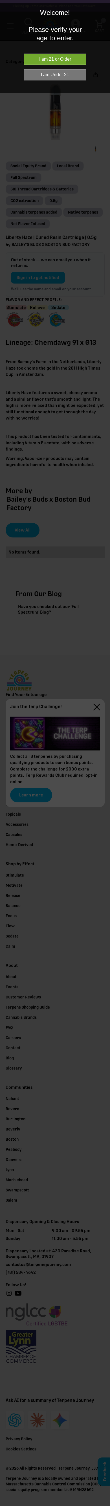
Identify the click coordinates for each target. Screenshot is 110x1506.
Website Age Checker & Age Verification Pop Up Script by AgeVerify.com (103, 1504)
